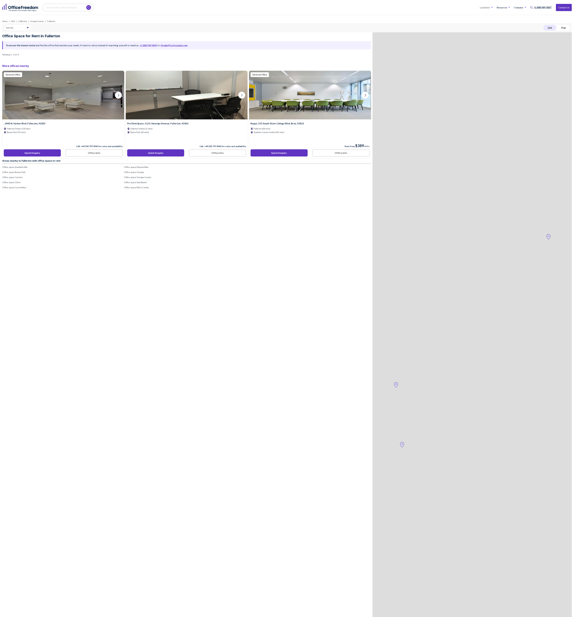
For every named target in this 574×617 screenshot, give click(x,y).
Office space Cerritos (12, 177)
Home (4, 21)
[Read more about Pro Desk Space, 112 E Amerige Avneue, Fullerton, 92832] (186, 140)
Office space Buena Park (14, 172)
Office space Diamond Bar (136, 167)
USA (13, 21)
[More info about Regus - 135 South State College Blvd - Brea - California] (310, 117)
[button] (548, 237)
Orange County (37, 21)
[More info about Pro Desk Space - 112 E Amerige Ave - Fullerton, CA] (187, 117)
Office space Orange (134, 172)
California (22, 21)
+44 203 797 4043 (89, 146)
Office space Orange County (137, 177)
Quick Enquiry (32, 152)
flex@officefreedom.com (174, 45)
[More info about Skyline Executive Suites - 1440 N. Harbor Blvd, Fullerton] (63, 117)
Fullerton (51, 21)
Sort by (9, 27)
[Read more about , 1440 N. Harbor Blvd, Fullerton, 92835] (63, 140)
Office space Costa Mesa (14, 187)
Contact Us (563, 7)
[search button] (88, 7)
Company (518, 7)
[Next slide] (118, 95)
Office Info (94, 152)
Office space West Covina (136, 187)
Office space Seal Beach (135, 182)
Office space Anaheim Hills (15, 167)
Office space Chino (11, 182)
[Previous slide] (8, 95)
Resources (502, 7)
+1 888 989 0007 (543, 7)
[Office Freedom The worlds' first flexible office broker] (20, 7)
